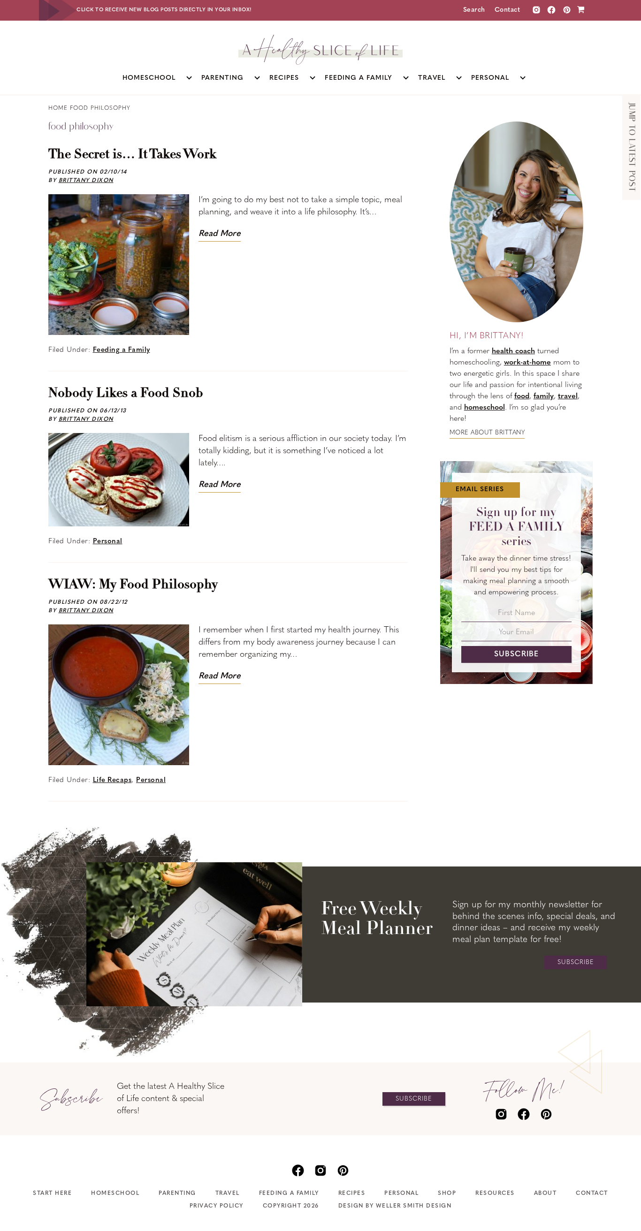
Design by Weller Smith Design (395, 1206)
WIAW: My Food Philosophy (133, 585)
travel (568, 396)
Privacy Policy (217, 1206)
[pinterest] (546, 1113)
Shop (447, 1193)
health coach (513, 351)
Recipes (352, 1193)
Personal (107, 541)
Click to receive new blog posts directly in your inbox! (164, 10)
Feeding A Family (289, 1193)
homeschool (484, 407)
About (545, 1193)
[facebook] (524, 1113)
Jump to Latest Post (631, 147)
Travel (227, 1193)
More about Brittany (487, 433)
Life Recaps (112, 780)
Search (474, 10)
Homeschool (115, 1193)
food (521, 396)
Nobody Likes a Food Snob (125, 393)
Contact (507, 10)
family (544, 396)
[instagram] (536, 10)
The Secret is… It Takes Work (132, 154)
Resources (495, 1193)
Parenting (177, 1193)
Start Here (52, 1193)
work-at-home (527, 362)
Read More (219, 234)
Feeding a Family (121, 350)
